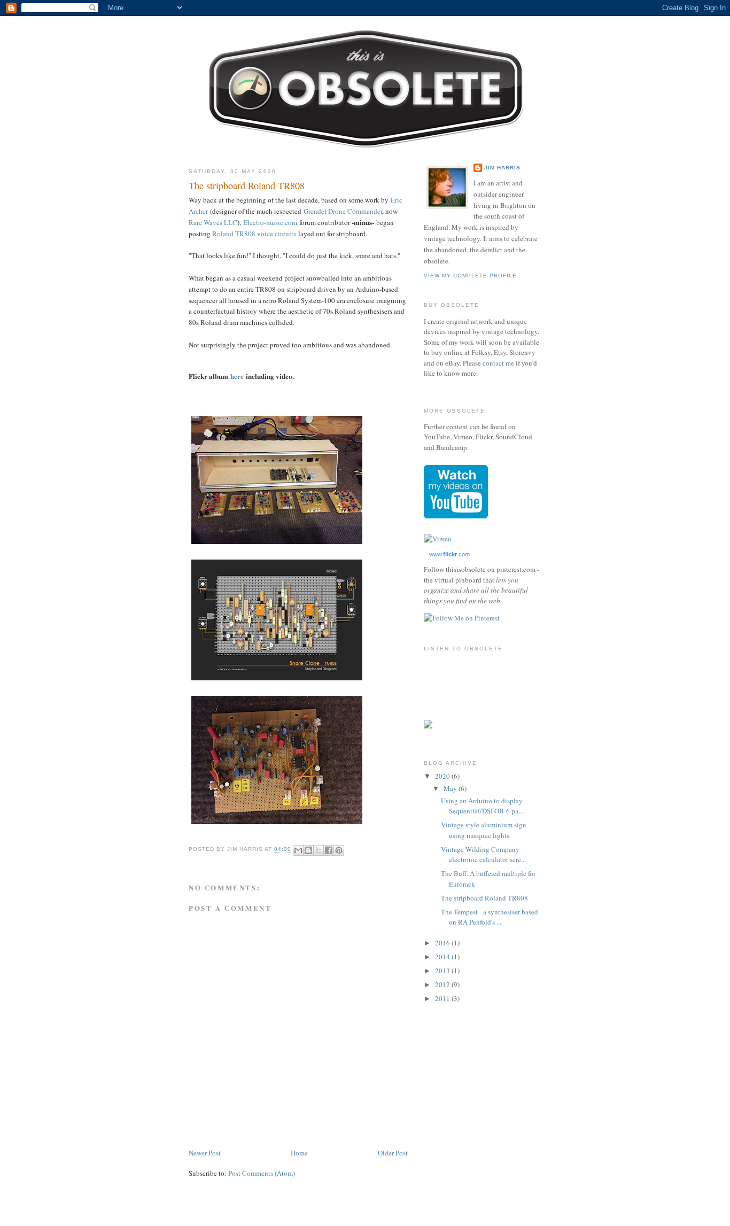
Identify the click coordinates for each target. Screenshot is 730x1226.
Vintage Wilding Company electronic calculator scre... (483, 854)
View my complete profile (470, 275)
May (451, 788)
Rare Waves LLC (213, 222)
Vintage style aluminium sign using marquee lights (483, 830)
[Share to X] (318, 850)
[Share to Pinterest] (338, 850)
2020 (443, 776)
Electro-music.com (270, 222)
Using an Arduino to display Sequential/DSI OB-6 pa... (482, 806)
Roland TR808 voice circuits (254, 233)
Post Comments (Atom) (261, 1173)
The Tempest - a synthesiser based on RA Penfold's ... (489, 917)
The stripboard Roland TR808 (484, 898)
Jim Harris (502, 167)
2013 (443, 970)
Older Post (393, 1153)
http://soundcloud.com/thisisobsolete (450, 686)
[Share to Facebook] (328, 850)
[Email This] (298, 850)
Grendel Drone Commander (343, 211)
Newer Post (205, 1153)
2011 (443, 998)
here (237, 376)
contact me (498, 363)
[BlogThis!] (308, 850)
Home (299, 1153)
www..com (449, 554)
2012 (443, 984)
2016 (443, 943)
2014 (443, 956)
